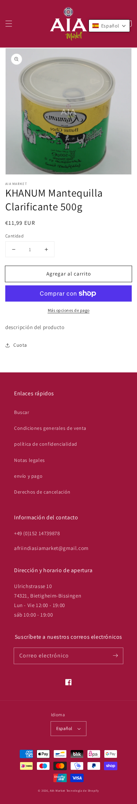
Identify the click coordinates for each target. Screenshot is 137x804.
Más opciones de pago (69, 310)
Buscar (22, 412)
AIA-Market (57, 790)
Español (64, 728)
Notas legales (29, 460)
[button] (9, 23)
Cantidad (14, 236)
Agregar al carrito (68, 273)
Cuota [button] (20, 345)
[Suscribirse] (115, 655)
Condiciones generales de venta (50, 428)
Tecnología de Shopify (82, 790)
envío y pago (28, 476)
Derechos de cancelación (42, 492)
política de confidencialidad (45, 444)
